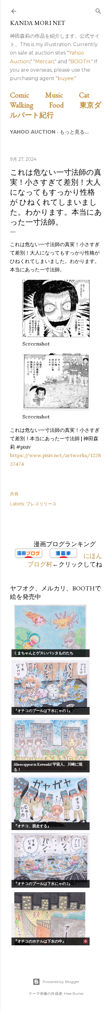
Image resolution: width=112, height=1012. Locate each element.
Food (63, 105)
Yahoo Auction (32, 132)
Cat (91, 95)
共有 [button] (14, 494)
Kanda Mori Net (37, 23)
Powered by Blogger (61, 981)
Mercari (44, 61)
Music (61, 95)
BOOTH (80, 61)
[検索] (98, 10)
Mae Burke (73, 993)
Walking (29, 105)
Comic (27, 95)
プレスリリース (41, 504)
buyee (66, 78)
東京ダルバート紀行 (55, 110)
